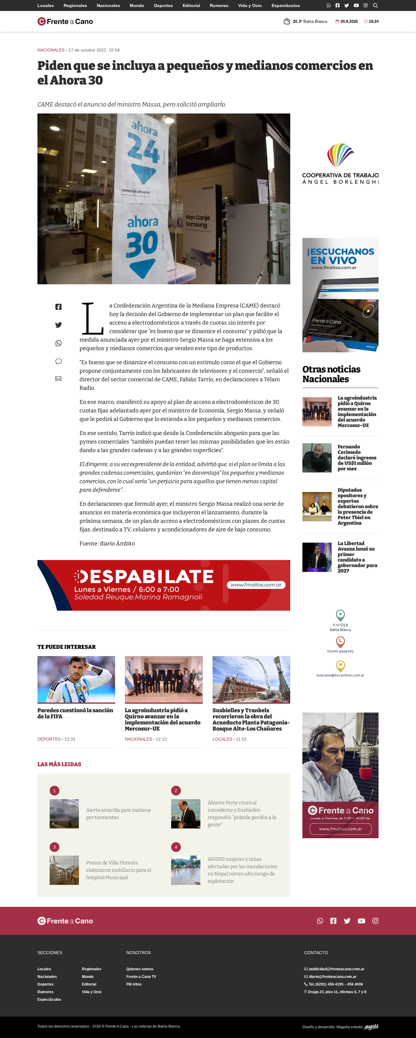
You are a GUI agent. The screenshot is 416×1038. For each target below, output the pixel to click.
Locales (45, 5)
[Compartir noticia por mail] (58, 378)
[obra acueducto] (251, 679)
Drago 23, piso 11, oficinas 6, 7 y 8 (337, 992)
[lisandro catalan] (317, 557)
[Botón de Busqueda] (375, 5)
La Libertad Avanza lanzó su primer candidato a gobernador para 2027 (357, 557)
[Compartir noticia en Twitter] (58, 325)
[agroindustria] (317, 411)
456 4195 (336, 984)
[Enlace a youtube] (356, 5)
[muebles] (64, 870)
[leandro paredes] (76, 679)
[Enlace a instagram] (366, 5)
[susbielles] (185, 813)
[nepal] (185, 870)
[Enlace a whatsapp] (329, 5)
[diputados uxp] (317, 506)
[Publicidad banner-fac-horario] (340, 775)
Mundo (137, 5)
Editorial (191, 5)
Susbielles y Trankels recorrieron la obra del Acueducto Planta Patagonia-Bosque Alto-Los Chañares (251, 719)
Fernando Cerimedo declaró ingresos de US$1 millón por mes (357, 458)
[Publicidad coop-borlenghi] (340, 163)
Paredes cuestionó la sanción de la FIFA (75, 713)
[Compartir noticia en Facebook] (58, 307)
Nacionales (108, 5)
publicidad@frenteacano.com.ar (337, 969)
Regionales (75, 5)
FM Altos (134, 984)
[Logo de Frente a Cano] (65, 21)
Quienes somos (139, 969)
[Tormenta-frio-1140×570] (64, 813)
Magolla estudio (350, 1027)
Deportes (163, 5)
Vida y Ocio (250, 5)
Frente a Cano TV (141, 977)
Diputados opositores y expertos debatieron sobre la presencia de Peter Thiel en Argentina (358, 506)
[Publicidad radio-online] (340, 295)
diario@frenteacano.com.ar (333, 977)
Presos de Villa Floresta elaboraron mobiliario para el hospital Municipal (118, 870)
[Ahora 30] (163, 198)
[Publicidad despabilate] (163, 585)
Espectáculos (286, 5)
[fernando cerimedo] (317, 457)
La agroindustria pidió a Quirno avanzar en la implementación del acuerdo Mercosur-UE (357, 411)
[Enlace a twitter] (346, 5)
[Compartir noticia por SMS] (58, 361)
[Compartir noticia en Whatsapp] (58, 343)
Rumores (219, 5)
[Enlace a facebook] (338, 5)
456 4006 (355, 984)
